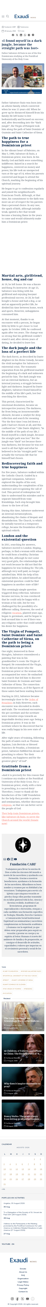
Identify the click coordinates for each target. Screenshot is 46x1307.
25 (11, 1179)
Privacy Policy (23, 1285)
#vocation (7, 993)
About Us (23, 1272)
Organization (23, 1278)
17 (5, 1174)
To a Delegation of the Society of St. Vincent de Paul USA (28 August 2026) (23, 1213)
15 (35, 1169)
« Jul (3, 1189)
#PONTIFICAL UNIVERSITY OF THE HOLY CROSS (20, 976)
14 (29, 1169)
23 (41, 1174)
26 (17, 1179)
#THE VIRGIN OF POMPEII (12, 989)
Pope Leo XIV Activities (13, 1198)
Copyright (23, 1288)
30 (41, 1179)
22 (35, 1174)
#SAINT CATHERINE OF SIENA (22, 980)
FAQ (23, 1275)
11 (11, 1169)
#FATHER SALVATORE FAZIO (31, 971)
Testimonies (24, 27)
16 (41, 1169)
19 (17, 1174)
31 (5, 1184)
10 (5, 1169)
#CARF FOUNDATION (10, 971)
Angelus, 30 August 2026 (14, 1203)
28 (29, 1179)
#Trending (28, 989)
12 (17, 1169)
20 (23, 1174)
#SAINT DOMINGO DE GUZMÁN (14, 984)
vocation (16, 612)
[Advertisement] (23, 6)
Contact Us (23, 1291)
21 (29, 1174)
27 (23, 1179)
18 (11, 1174)
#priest (6, 980)
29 (35, 1179)
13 (23, 1169)
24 (5, 1179)
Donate (23, 1268)
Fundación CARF (10, 27)
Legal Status (23, 1282)
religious (7, 805)
